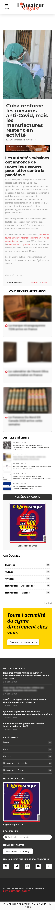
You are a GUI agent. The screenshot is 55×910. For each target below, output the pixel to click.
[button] (6, 7)
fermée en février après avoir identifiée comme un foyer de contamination (27, 237)
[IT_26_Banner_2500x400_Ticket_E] (27, 148)
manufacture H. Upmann (18, 244)
